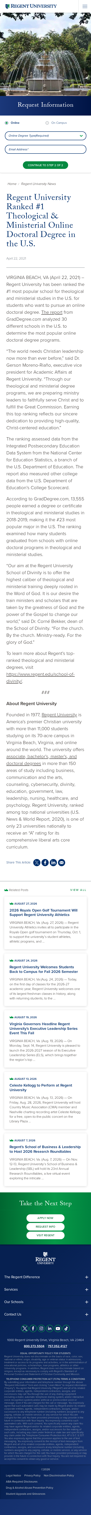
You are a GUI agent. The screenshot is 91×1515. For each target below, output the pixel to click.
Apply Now (45, 1218)
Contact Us (12, 1314)
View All (78, 890)
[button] (45, 1277)
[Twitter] (25, 1328)
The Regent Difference (22, 1277)
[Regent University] (30, 6)
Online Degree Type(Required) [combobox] (28, 135)
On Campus (59, 123)
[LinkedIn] (49, 1328)
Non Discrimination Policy (59, 1475)
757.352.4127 (57, 1346)
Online (15, 123)
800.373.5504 (34, 1346)
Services (11, 1289)
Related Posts (18, 890)
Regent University (59, 715)
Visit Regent (46, 1235)
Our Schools (13, 1302)
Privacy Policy (32, 1475)
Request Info (45, 1226)
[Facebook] (33, 1328)
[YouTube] (58, 1328)
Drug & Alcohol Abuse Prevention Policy (29, 1487)
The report (51, 312)
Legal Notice (13, 1475)
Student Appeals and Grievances (25, 1494)
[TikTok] (66, 1328)
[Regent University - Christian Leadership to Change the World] (45, 1258)
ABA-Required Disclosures (21, 1481)
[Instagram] (41, 1328)
